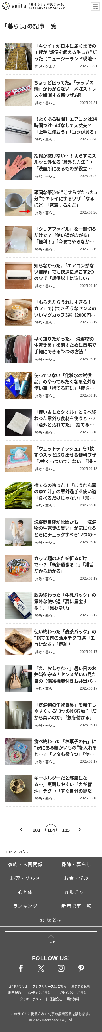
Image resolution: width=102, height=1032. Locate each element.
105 (66, 830)
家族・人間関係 (25, 864)
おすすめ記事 (80, 986)
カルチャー (76, 891)
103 (36, 830)
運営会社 (56, 999)
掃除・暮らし (76, 864)
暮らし (23, 851)
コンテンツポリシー (40, 992)
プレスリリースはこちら (49, 986)
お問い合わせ (18, 986)
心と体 (25, 891)
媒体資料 (73, 999)
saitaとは (51, 919)
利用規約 (14, 992)
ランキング (25, 905)
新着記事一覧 (76, 905)
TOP (9, 851)
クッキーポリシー (32, 999)
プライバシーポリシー (74, 992)
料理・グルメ (25, 878)
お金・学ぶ (76, 878)
